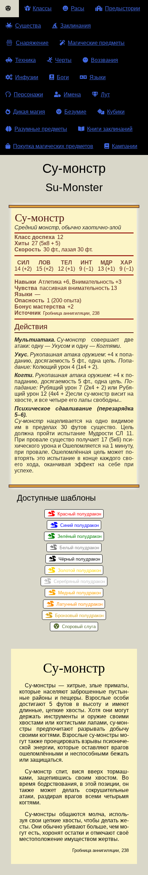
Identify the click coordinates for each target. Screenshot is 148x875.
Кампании (124, 146)
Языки (97, 77)
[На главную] (9, 8)
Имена (72, 94)
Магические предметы (96, 43)
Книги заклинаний (110, 129)
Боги (63, 77)
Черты (63, 60)
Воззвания (104, 60)
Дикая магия (29, 112)
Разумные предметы (40, 129)
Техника (25, 60)
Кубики (116, 112)
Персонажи (28, 94)
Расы (77, 8)
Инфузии (26, 77)
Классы (42, 8)
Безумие (75, 112)
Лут (105, 94)
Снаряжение (32, 43)
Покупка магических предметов (53, 146)
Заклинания (75, 26)
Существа (28, 26)
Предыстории (122, 8)
